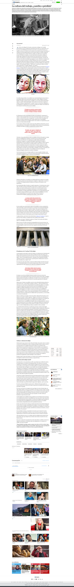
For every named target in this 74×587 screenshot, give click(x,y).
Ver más (60, 433)
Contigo (31, 584)
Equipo (39, 585)
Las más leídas (53, 416)
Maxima (48, 584)
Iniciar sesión (44, 460)
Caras (46, 0)
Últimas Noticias (22, 2)
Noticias (44, 0)
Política (26, 2)
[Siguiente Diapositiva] (48, 453)
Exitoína (48, 0)
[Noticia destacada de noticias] (16, 564)
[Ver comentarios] (61, 4)
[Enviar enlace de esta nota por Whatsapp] (12, 48)
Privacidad (37, 585)
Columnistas (53, 369)
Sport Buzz (43, 584)
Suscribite (58, 2)
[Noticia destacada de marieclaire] (25, 564)
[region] (30, 470)
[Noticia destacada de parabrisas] (44, 564)
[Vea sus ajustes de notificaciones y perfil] (61, 2)
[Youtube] (36, 579)
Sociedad (32, 2)
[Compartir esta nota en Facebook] (12, 43)
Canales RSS (26, 585)
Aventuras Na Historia (35, 584)
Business (41, 0)
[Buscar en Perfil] (61, 0)
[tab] (15, 465)
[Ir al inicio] (16, 2)
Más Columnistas (58, 388)
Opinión (29, 2)
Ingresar (54, 2)
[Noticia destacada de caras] (35, 564)
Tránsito (48, 585)
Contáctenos (33, 585)
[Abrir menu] (12, 2)
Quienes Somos (30, 585)
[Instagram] (38, 579)
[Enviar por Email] (12, 50)
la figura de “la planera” (40, 216)
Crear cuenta (47, 460)
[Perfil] (17, 562)
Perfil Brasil (51, 0)
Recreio (46, 584)
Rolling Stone (40, 584)
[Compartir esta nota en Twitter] (12, 46)
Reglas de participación (43, 585)
